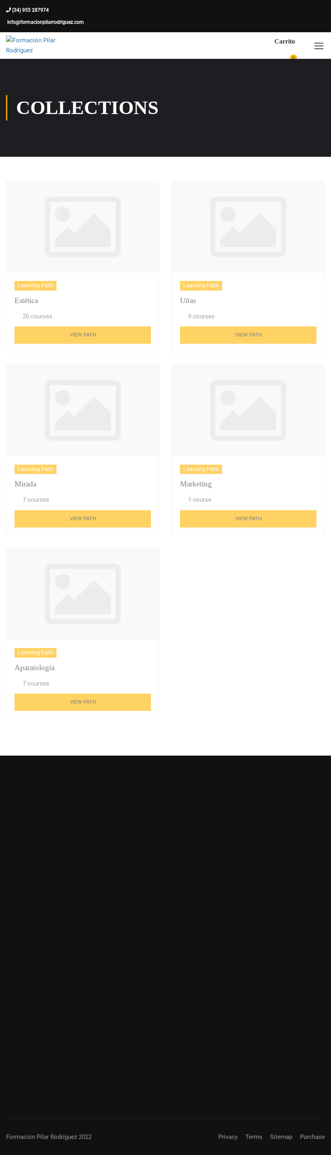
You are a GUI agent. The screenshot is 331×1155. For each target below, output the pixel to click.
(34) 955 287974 (30, 10)
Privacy (228, 1136)
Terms (253, 1136)
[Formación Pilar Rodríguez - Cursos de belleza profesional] (37, 45)
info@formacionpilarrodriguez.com (45, 22)
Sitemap (281, 1136)
